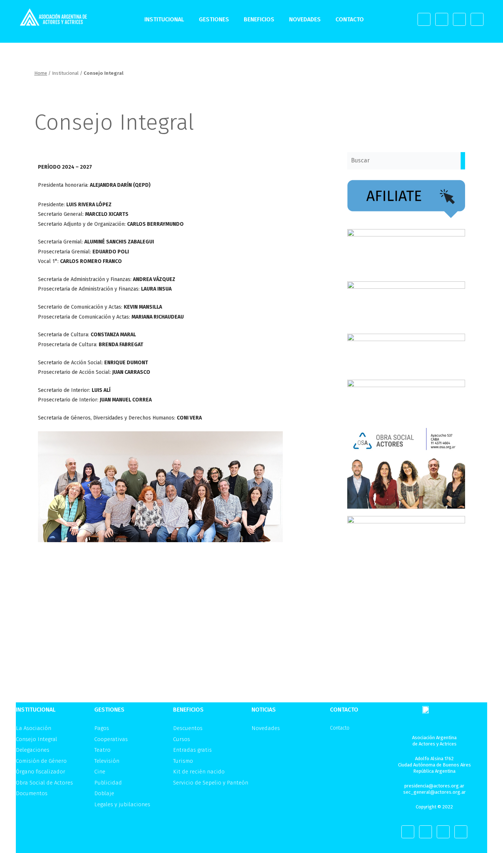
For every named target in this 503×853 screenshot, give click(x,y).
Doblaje (104, 793)
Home (40, 73)
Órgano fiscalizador (40, 771)
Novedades (305, 19)
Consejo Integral (36, 739)
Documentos (32, 793)
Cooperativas (111, 739)
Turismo (183, 761)
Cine (99, 771)
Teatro (102, 750)
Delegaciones (32, 750)
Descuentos (188, 728)
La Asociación (33, 728)
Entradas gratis (192, 750)
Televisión (106, 761)
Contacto (349, 19)
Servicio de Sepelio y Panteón (210, 782)
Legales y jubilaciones (122, 804)
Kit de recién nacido (199, 771)
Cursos (181, 739)
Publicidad (108, 782)
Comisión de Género (41, 761)
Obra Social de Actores (44, 782)
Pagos (101, 728)
